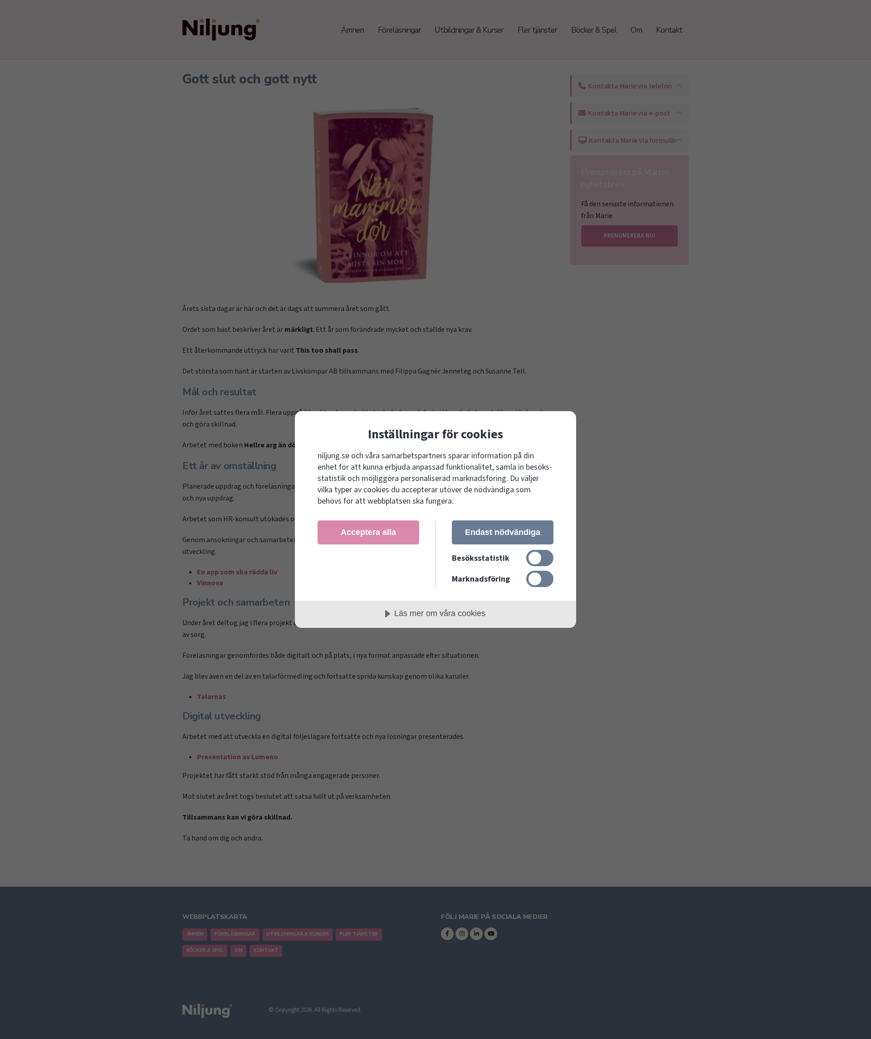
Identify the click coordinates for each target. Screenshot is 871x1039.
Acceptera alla (368, 532)
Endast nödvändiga (502, 532)
